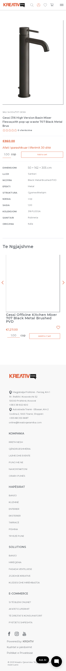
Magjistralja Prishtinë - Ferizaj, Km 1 (31, 392)
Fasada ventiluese (20, 569)
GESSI (23, 112)
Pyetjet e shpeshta (20, 622)
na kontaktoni (18, 469)
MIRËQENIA (15, 562)
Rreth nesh (16, 442)
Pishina (13, 529)
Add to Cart (44, 336)
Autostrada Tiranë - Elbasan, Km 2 (30, 409)
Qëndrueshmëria (19, 448)
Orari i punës (17, 475)
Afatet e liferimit (19, 609)
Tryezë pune (16, 536)
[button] (45, 5)
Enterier (14, 509)
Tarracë (14, 522)
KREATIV (28, 641)
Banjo (13, 495)
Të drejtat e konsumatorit (25, 615)
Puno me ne (16, 462)
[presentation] (2, 282)
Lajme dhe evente (19, 455)
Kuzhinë (14, 502)
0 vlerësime (25, 130)
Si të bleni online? (20, 602)
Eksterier (15, 515)
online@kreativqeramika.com (25, 422)
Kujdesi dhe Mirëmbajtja (24, 582)
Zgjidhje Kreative (19, 575)
